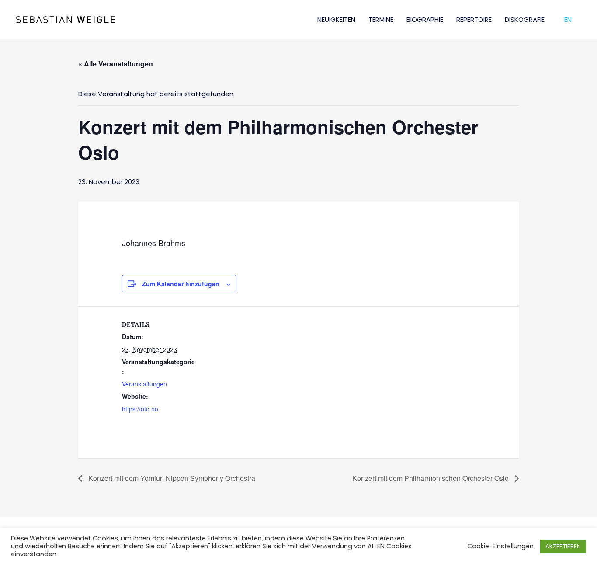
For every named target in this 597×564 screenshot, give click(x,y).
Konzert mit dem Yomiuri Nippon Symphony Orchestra (171, 478)
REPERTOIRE (474, 19)
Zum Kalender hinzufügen (180, 283)
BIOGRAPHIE (424, 19)
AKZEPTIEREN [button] (563, 546)
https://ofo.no (140, 408)
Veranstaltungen (144, 383)
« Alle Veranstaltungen (115, 64)
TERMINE (380, 19)
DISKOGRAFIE (525, 19)
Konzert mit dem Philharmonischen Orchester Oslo (431, 478)
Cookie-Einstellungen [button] (500, 546)
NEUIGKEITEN (336, 19)
